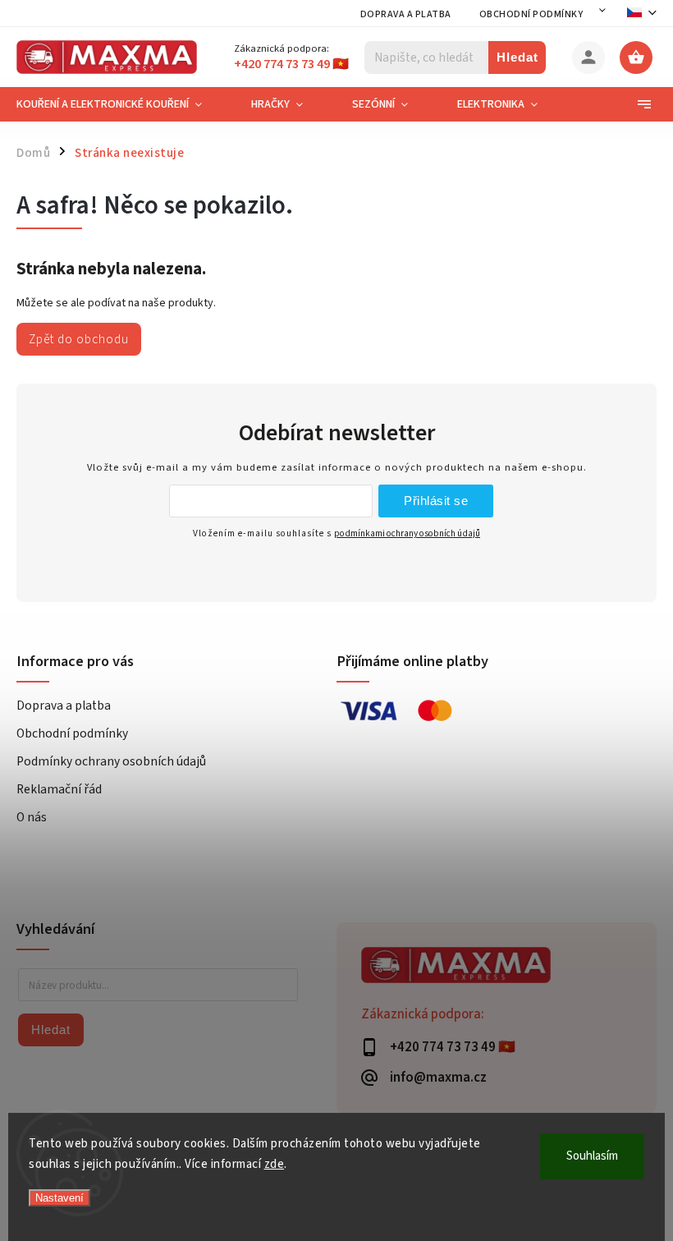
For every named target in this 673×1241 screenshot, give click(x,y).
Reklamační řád (59, 789)
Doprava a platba (405, 14)
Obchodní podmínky (531, 14)
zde (274, 1164)
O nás (31, 817)
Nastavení (59, 1198)
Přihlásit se (436, 501)
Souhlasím (592, 1156)
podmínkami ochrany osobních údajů (407, 533)
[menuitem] (121, 104)
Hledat (517, 57)
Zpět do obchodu (79, 339)
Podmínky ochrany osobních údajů (111, 761)
